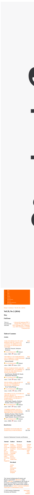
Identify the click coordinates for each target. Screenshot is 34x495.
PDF (28, 341)
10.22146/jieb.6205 (11, 377)
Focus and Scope (6, 448)
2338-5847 (10, 481)
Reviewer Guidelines (19, 445)
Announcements (10, 299)
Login (8, 293)
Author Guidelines (13, 445)
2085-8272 (18, 480)
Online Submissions (13, 451)
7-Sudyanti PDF (25, 328)
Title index (28, 452)
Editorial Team (6, 445)
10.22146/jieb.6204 (11, 363)
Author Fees (13, 459)
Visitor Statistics (27, 492)
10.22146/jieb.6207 (11, 404)
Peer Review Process (6, 452)
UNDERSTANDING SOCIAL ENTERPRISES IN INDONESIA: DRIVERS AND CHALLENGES (13, 411)
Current (8, 296)
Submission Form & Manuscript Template (13, 470)
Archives (10, 308)
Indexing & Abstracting (11, 302)
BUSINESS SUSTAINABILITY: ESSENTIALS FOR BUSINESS (13, 429)
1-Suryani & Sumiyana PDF (21, 322)
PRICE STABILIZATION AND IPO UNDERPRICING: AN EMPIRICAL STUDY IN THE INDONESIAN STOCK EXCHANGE (14, 370)
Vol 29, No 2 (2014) (20, 308)
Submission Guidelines (13, 448)
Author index (29, 449)
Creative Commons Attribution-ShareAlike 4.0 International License (16, 486)
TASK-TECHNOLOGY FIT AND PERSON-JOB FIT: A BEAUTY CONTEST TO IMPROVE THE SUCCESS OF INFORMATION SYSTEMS (13, 344)
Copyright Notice (12, 454)
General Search (29, 445)
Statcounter (27, 490)
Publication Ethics (7, 455)
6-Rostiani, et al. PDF (24, 326)
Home (8, 290)
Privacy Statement (12, 457)
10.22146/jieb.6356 (11, 419)
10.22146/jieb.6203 (11, 352)
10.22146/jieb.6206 (11, 389)
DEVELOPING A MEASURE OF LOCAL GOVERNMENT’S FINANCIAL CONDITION (13, 384)
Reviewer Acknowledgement (22, 448)
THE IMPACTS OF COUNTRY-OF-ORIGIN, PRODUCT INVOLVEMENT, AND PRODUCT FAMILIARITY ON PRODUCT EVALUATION (14, 396)
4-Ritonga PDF (19, 325)
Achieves (29, 447)
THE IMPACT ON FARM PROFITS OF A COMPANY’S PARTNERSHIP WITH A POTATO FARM (14, 358)
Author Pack (12, 465)
